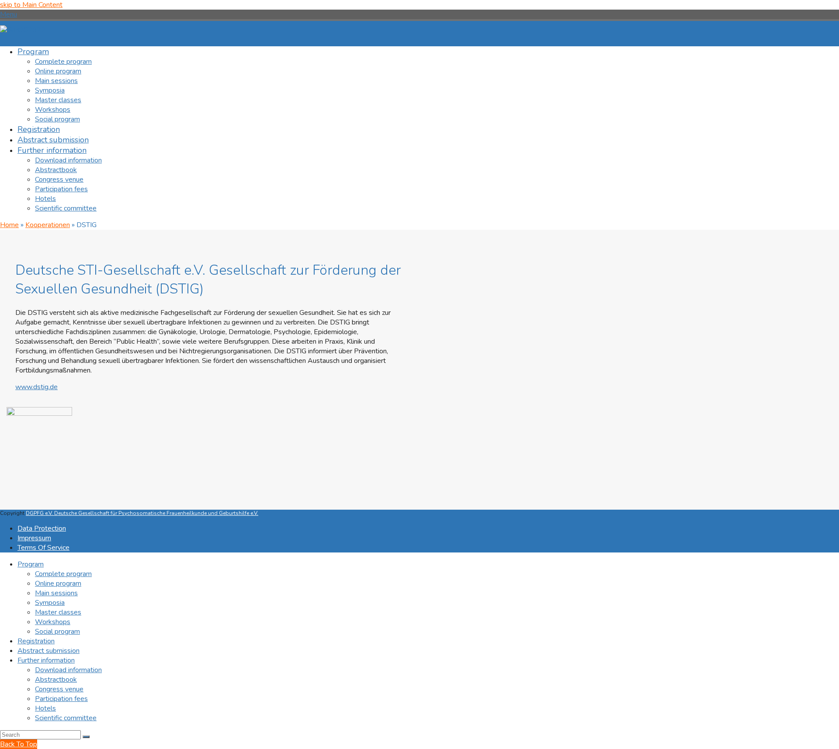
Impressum (34, 538)
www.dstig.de (36, 387)
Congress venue (59, 689)
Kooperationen (47, 225)
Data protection (41, 528)
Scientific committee (66, 718)
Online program (58, 583)
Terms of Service (43, 547)
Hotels (45, 708)
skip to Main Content (31, 5)
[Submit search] (86, 736)
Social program (57, 631)
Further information (46, 660)
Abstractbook (56, 679)
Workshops (52, 622)
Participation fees (61, 699)
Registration (36, 641)
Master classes (58, 612)
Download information (68, 670)
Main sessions (56, 593)
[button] (8, 14)
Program (30, 564)
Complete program (63, 574)
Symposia (50, 602)
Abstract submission (48, 651)
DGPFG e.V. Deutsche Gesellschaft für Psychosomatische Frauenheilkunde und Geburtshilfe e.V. (142, 513)
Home (9, 225)
